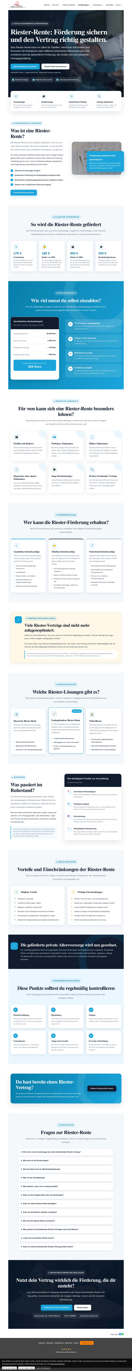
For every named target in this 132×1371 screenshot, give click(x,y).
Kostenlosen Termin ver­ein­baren (56, 1307)
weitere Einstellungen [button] (43, 1368)
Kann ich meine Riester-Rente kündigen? (40, 1204)
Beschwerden (68, 1343)
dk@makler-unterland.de (89, 1316)
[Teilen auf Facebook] (120, 1334)
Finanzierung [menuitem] (97, 5)
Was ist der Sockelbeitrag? (34, 1178)
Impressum (42, 1343)
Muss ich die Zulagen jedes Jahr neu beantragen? (43, 1195)
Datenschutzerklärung (57, 1364)
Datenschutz (49, 1343)
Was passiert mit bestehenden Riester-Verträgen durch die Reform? (50, 1229)
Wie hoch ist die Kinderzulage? (36, 1161)
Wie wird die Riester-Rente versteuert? (39, 1221)
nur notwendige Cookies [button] (26, 1368)
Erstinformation (59, 1343)
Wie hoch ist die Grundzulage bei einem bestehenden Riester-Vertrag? (52, 1152)
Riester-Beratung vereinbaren (25, 66)
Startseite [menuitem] (47, 5)
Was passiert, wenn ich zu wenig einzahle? (40, 1186)
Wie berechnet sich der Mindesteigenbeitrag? (41, 1169)
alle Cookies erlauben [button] (9, 1368)
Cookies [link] (76, 1343)
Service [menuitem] (118, 5)
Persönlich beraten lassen (24, 192)
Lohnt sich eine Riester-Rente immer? (38, 1238)
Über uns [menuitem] (55, 5)
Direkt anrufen (82, 1307)
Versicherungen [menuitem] (83, 5)
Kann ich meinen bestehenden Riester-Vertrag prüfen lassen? (48, 1247)
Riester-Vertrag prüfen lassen (101, 1088)
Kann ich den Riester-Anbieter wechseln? (40, 1212)
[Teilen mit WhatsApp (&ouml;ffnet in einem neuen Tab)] (122, 1334)
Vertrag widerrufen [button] (87, 1343)
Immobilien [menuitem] (109, 5)
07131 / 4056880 (70, 1316)
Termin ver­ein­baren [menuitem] (69, 5)
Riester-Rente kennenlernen (55, 66)
